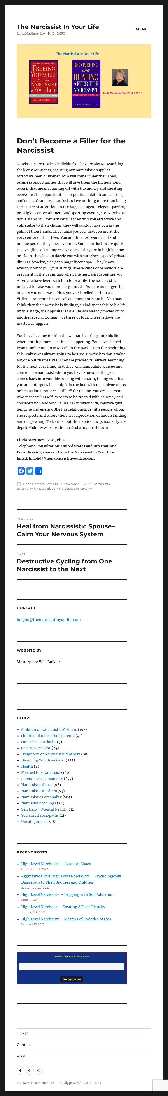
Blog (21, 1055)
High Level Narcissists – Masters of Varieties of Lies (66, 919)
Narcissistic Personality (75, 488)
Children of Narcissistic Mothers (49, 729)
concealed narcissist (38, 742)
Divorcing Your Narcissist (43, 760)
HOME (22, 1034)
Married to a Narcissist (40, 772)
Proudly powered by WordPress (79, 1083)
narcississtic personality (42, 778)
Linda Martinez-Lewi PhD (41, 484)
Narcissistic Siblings (38, 803)
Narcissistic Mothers (39, 791)
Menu (142, 29)
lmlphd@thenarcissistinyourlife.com (49, 619)
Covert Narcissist (36, 748)
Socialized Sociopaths (40, 815)
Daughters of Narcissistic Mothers (50, 754)
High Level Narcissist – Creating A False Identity (63, 907)
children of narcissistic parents (48, 735)
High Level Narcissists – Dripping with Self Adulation (67, 894)
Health (27, 766)
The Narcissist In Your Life (58, 26)
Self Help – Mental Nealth (43, 809)
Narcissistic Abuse (36, 785)
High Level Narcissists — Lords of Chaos (56, 864)
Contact (24, 1045)
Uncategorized (44, 488)
